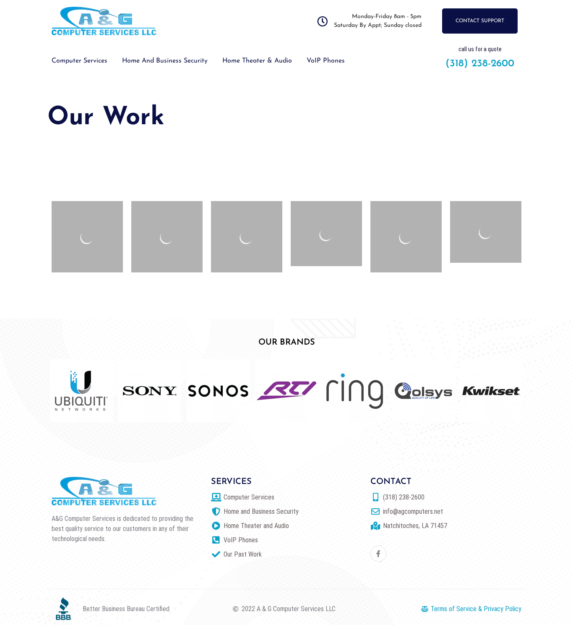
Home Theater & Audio (257, 61)
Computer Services (79, 61)
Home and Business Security (165, 61)
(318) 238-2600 (479, 64)
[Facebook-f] (378, 554)
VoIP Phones (326, 61)
